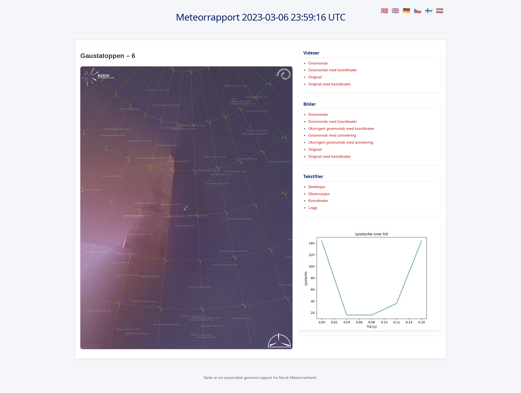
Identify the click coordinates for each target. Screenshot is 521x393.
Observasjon (319, 194)
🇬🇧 (395, 10)
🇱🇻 (439, 10)
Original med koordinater (329, 84)
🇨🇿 (417, 10)
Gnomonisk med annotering (332, 135)
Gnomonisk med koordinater (332, 70)
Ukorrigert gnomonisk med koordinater (341, 128)
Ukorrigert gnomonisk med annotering (340, 142)
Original (315, 77)
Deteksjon (316, 187)
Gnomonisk (318, 63)
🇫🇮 (429, 10)
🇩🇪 (406, 10)
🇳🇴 (384, 10)
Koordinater (318, 200)
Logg (312, 207)
